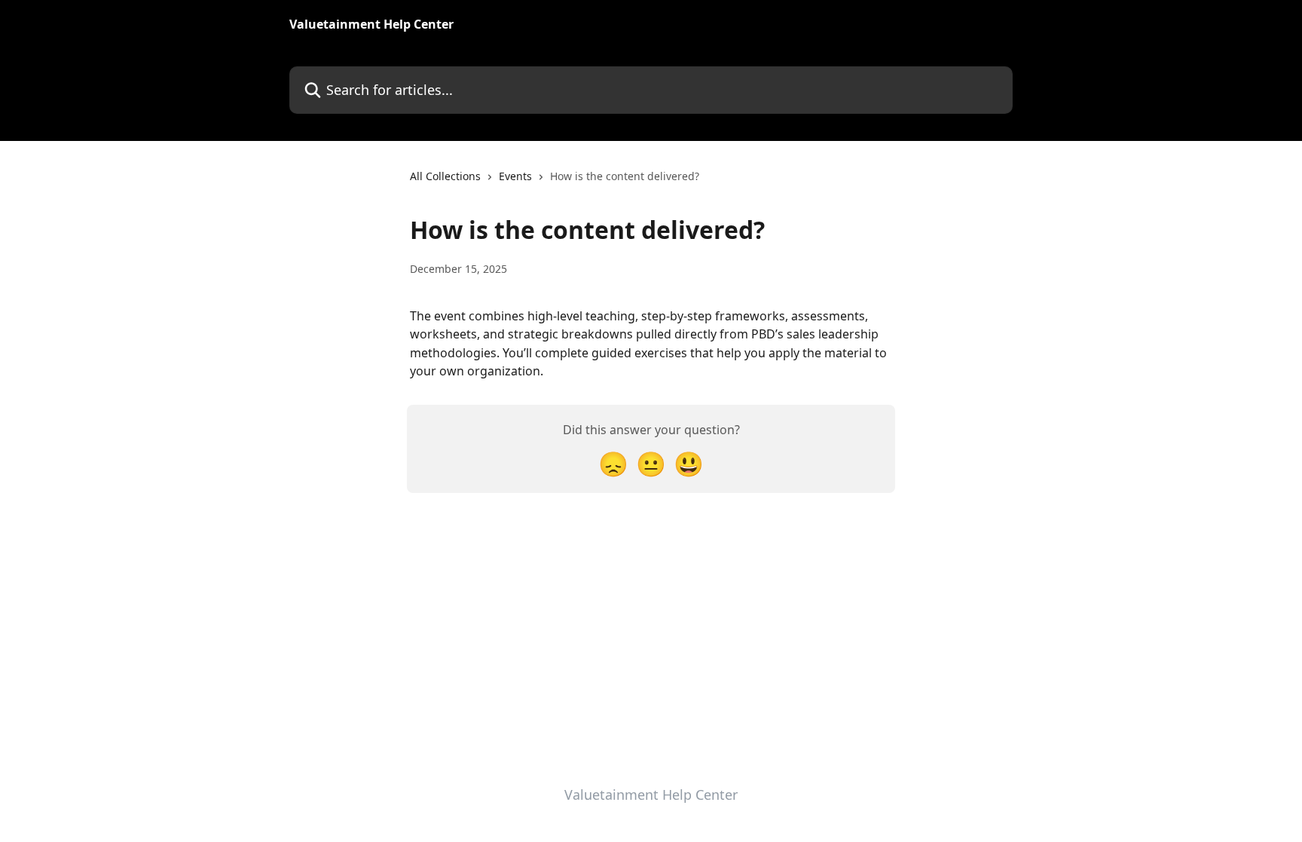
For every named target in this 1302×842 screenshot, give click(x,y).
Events (515, 176)
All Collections (445, 176)
